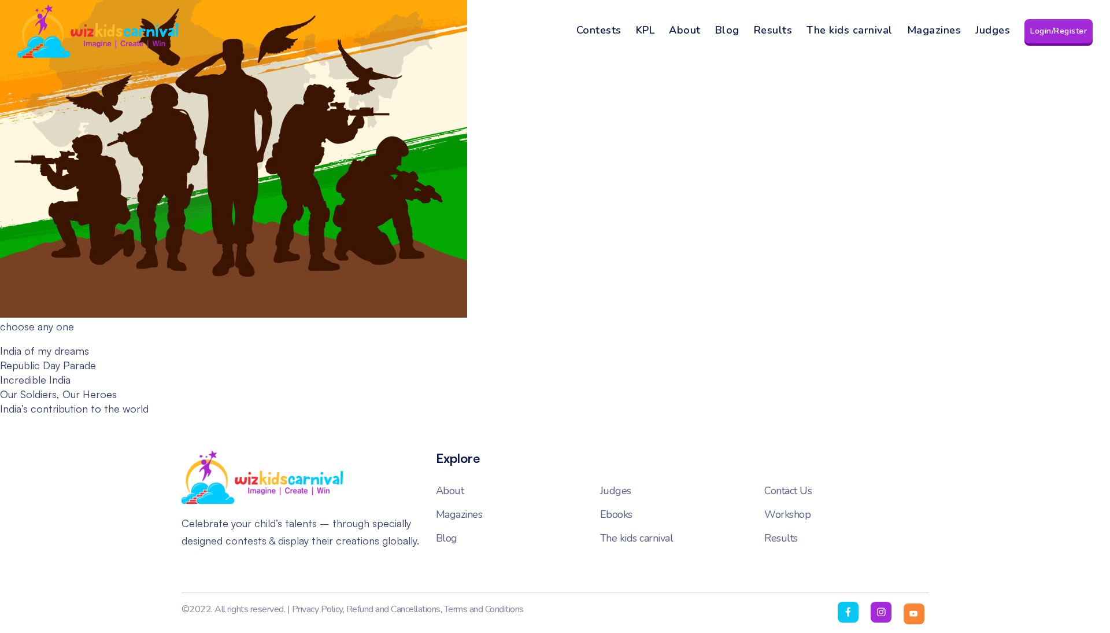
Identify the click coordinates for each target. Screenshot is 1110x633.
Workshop (787, 514)
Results (773, 30)
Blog (727, 30)
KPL (645, 30)
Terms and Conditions (484, 609)
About (685, 30)
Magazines (934, 30)
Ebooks (616, 514)
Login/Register (1058, 30)
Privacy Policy (317, 609)
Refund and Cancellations (393, 609)
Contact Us (788, 491)
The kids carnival (849, 30)
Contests (598, 30)
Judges (992, 30)
